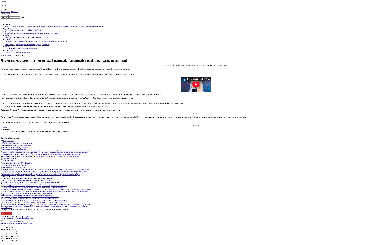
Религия (45, 37)
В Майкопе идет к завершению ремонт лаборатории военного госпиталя (26, 180)
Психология (19, 41)
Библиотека (31, 45)
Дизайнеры (33, 34)
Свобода (8, 39)
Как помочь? (22, 48)
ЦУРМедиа (9, 50)
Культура (26, 41)
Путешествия (9, 41)
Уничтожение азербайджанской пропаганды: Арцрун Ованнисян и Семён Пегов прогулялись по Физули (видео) (40, 156)
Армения (13, 30)
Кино (51, 34)
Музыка (46, 34)
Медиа (7, 43)
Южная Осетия (22, 30)
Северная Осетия (97, 26)
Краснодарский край (61, 26)
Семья (7, 37)
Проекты (27, 52)
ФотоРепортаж (10, 45)
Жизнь (7, 35)
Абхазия (30, 30)
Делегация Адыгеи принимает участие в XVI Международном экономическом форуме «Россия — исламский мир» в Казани (44, 191)
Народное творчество (59, 41)
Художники (9, 34)
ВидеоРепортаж (21, 45)
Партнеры (29, 218)
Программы (13, 48)
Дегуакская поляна (7, 142)
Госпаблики (19, 52)
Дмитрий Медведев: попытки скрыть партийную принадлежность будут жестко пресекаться (33, 187)
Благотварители (32, 48)
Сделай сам (48, 41)
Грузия (7, 30)
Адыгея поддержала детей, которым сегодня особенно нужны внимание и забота (29, 184)
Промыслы (45, 45)
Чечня (43, 26)
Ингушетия (49, 26)
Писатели (25, 34)
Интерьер (39, 37)
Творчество (9, 32)
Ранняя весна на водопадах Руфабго (13, 149)
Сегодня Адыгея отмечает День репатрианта (16, 145)
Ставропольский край (76, 26)
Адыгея (7, 26)
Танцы (56, 34)
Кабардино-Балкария (18, 26)
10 (2, 236)
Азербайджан (38, 30)
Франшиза (11, 218)
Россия (7, 24)
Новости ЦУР (10, 52)
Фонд (7, 46)
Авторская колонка (36, 41)
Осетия (26, 216)
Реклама (40, 34)
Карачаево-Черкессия (33, 26)
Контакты (4, 218)
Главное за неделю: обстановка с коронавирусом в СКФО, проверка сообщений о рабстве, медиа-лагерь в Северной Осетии (44, 153)
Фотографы (17, 34)
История (13, 37)
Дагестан (87, 26)
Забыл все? (14, 12)
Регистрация (5, 12)
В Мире (7, 28)
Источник (4, 127)
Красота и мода (29, 37)
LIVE (6, 15)
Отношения (20, 37)
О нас (7, 48)
